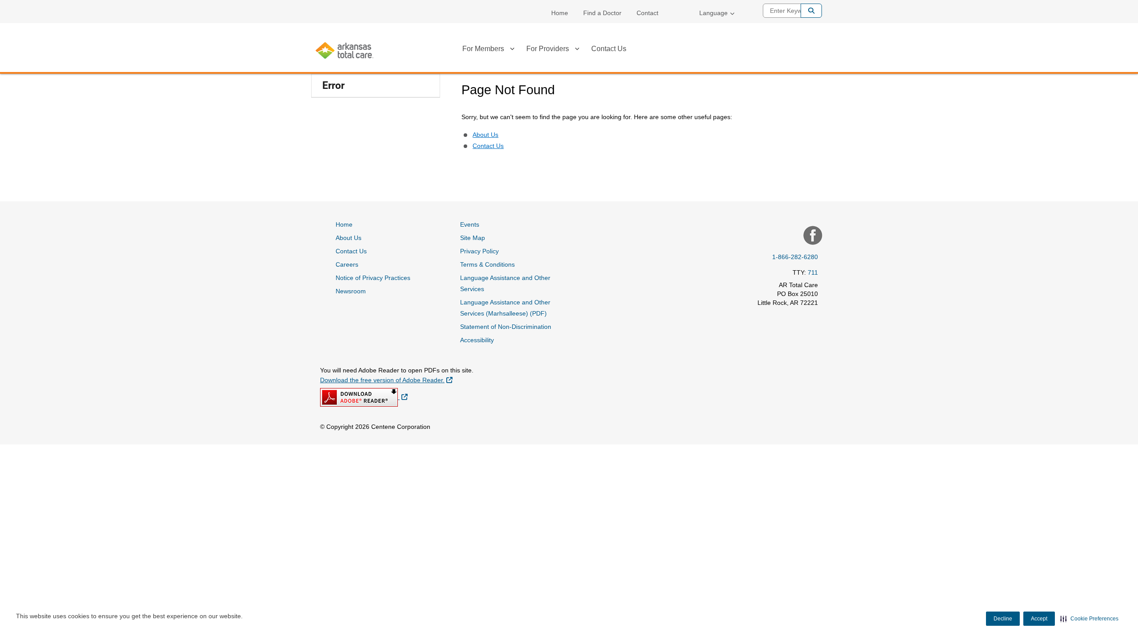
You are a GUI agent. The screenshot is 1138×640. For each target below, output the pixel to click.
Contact (647, 12)
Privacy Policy (479, 251)
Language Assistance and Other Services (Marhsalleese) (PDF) (505, 308)
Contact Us (608, 48)
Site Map (472, 237)
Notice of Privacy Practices (373, 277)
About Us (485, 134)
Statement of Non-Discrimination (505, 326)
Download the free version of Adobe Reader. (386, 380)
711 (813, 272)
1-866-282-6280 (795, 256)
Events (469, 224)
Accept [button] (1039, 619)
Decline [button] (1003, 619)
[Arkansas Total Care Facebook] (812, 236)
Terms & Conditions (487, 264)
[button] (1089, 619)
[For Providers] (577, 50)
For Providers (547, 48)
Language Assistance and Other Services (505, 283)
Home (559, 12)
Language (713, 12)
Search (811, 11)
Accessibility (477, 340)
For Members (483, 48)
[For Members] (512, 50)
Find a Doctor (602, 12)
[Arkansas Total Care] (344, 50)
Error (333, 86)
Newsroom (351, 291)
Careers (347, 264)
